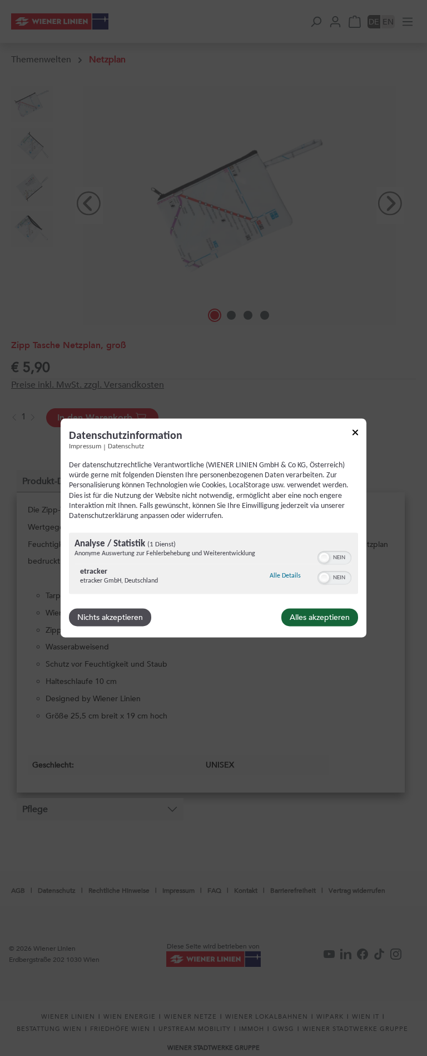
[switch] (334, 557)
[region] (213, 565)
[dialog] (213, 527)
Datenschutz (126, 446)
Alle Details (285, 576)
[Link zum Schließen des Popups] (355, 434)
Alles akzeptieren (320, 618)
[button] (324, 558)
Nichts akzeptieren (110, 618)
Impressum (85, 446)
